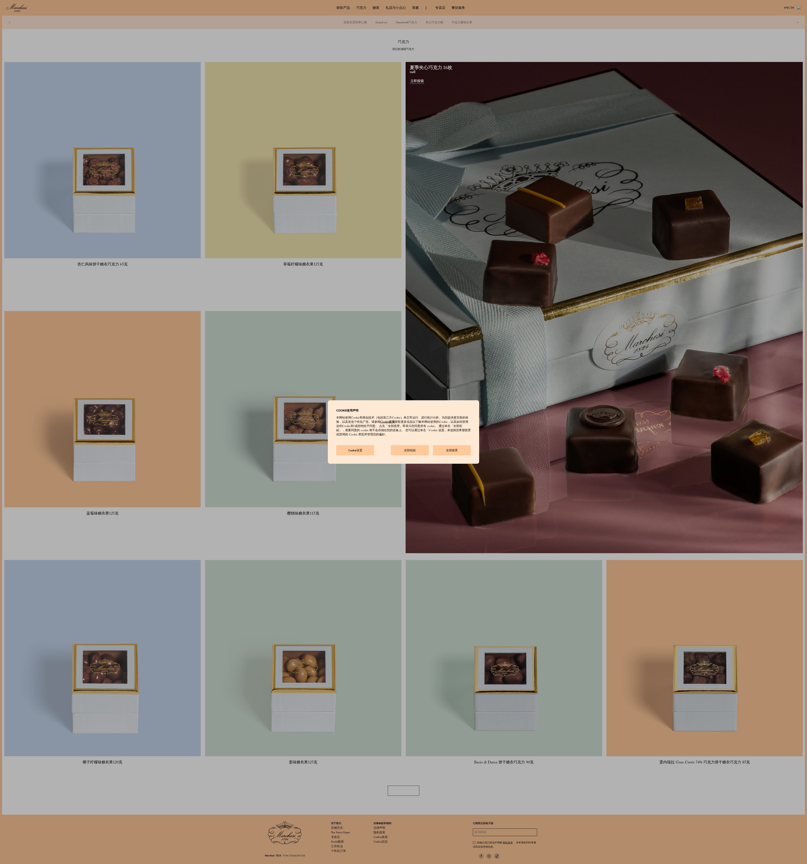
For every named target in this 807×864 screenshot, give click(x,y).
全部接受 (452, 450)
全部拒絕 (410, 450)
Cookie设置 (355, 450)
